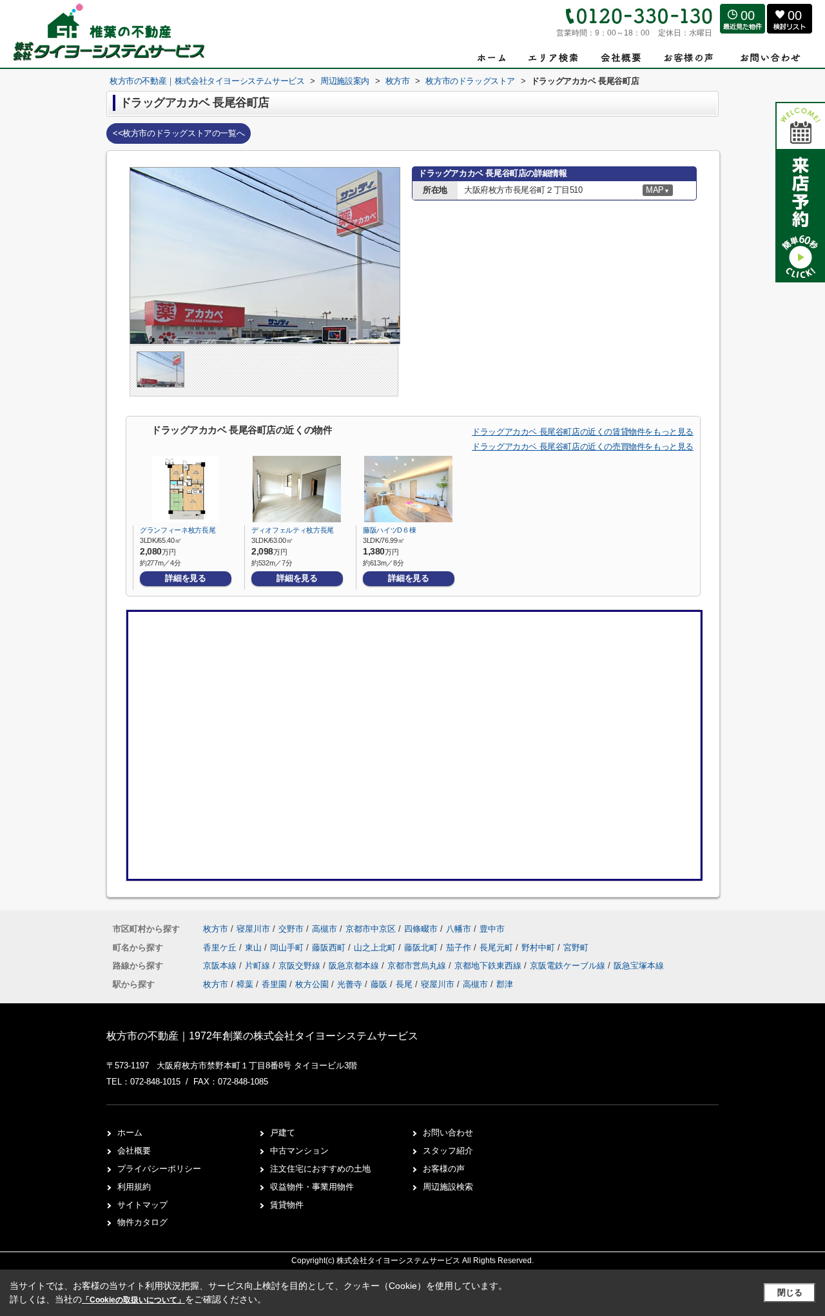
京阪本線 (221, 965)
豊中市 (492, 929)
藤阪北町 (422, 947)
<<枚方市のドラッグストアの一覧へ (178, 133)
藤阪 (379, 984)
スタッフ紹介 (448, 1150)
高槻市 (324, 929)
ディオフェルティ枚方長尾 (292, 530)
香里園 (274, 984)
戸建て (282, 1132)
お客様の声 (444, 1169)
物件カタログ (142, 1222)
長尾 (404, 984)
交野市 (291, 929)
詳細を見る (185, 578)
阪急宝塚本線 (639, 965)
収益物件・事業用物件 (312, 1187)
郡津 (504, 984)
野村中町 (539, 947)
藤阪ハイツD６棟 (389, 530)
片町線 (259, 965)
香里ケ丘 (221, 947)
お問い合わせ (448, 1132)
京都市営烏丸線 (418, 965)
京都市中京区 (370, 929)
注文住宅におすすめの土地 (320, 1169)
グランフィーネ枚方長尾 (177, 530)
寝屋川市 (253, 929)
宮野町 (575, 947)
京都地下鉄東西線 (489, 965)
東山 (254, 947)
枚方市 (215, 929)
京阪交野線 (300, 965)
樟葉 (245, 984)
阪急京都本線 (355, 965)
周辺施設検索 (448, 1187)
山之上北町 (376, 947)
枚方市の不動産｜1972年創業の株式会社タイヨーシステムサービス (262, 1035)
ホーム (129, 1132)
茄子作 (460, 947)
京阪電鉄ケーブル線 (569, 965)
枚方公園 (312, 984)
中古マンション (299, 1150)
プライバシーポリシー (159, 1169)
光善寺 (349, 984)
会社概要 (134, 1150)
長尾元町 (498, 947)
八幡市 (458, 929)
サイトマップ (142, 1205)
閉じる (789, 1292)
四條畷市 (421, 929)
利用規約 (134, 1187)
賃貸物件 (287, 1205)
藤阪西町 (330, 947)
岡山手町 (288, 947)
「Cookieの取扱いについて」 (133, 1299)
